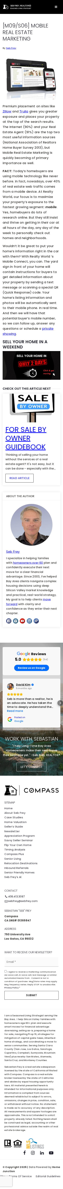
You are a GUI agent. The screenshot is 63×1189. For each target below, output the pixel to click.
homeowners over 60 (28, 563)
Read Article (19, 478)
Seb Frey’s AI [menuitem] (13, 877)
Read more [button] (15, 711)
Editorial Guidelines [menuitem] (48, 1176)
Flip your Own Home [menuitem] (17, 845)
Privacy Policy (11, 987)
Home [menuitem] (8, 808)
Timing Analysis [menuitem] (14, 849)
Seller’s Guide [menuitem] (13, 826)
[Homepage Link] (16, 7)
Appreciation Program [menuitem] (19, 836)
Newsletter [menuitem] (12, 831)
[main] (31, 321)
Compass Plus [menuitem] (14, 854)
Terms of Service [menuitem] (20, 1176)
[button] (3, 703)
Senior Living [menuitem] (12, 859)
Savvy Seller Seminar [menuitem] (18, 840)
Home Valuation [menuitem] (15, 822)
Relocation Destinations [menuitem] (21, 863)
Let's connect (31, 767)
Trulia (23, 111)
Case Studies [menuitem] (13, 817)
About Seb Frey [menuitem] (14, 813)
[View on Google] (10, 686)
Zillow (7, 111)
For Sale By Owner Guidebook (25, 438)
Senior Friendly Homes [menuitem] (19, 872)
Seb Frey (11, 48)
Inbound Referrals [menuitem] (16, 868)
